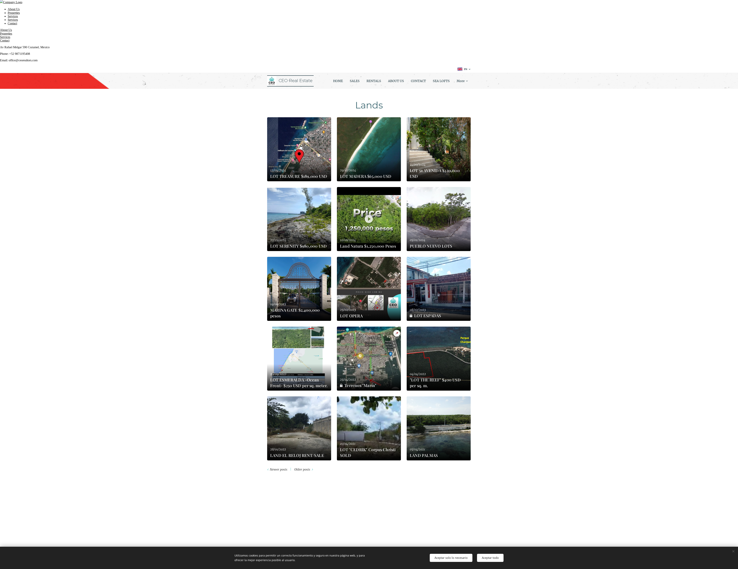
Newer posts (278, 469)
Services (13, 16)
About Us (14, 9)
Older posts (302, 469)
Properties (14, 12)
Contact (12, 23)
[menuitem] (338, 81)
